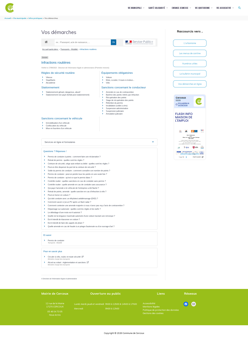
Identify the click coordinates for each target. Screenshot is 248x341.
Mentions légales (151, 306)
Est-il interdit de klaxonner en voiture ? (64, 219)
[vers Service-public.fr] (139, 42)
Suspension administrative (117, 108)
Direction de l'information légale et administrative (60, 279)
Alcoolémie (50, 83)
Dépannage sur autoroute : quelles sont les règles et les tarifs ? (74, 209)
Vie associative (223, 7)
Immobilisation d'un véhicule (57, 123)
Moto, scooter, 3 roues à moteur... (120, 80)
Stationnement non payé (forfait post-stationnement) (67, 95)
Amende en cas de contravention (120, 92)
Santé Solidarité (156, 7)
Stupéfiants (50, 80)
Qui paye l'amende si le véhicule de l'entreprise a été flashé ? (73, 188)
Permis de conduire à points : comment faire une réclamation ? (74, 157)
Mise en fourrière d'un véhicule (59, 128)
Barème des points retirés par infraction (122, 95)
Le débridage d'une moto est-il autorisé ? (65, 212)
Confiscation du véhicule (56, 126)
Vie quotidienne (202, 7)
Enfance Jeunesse (180, 7)
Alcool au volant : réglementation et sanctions (67, 262)
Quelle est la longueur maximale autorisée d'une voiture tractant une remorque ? (81, 216)
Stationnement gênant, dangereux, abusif (63, 92)
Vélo (108, 83)
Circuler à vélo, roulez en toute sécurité (64, 257)
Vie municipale (135, 7)
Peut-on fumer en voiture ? (59, 195)
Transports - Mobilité (69, 49)
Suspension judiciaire (115, 111)
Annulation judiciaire (114, 114)
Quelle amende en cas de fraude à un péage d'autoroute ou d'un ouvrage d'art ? (81, 226)
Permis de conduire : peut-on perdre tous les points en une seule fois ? (77, 174)
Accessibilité (149, 303)
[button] (239, 8)
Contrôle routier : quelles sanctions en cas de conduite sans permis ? (77, 181)
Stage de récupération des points (120, 100)
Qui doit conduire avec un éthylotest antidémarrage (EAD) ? (73, 198)
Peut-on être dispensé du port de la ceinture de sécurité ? (72, 167)
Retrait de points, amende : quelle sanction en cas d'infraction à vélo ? (77, 191)
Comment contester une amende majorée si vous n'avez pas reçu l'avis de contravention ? (86, 205)
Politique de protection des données (161, 310)
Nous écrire (55, 314)
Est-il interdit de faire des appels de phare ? (66, 223)
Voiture (109, 77)
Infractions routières (88, 49)
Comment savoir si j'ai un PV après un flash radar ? (69, 202)
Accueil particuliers (50, 49)
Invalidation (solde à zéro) (116, 105)
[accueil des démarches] (46, 41)
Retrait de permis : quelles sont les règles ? (66, 160)
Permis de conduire (56, 240)
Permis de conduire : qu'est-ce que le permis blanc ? (70, 177)
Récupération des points (116, 97)
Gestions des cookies (153, 313)
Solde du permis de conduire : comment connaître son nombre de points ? (79, 170)
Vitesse (49, 77)
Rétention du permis (114, 103)
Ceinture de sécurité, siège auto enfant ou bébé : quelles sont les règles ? (78, 163)
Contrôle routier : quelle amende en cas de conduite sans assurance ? (77, 184)
